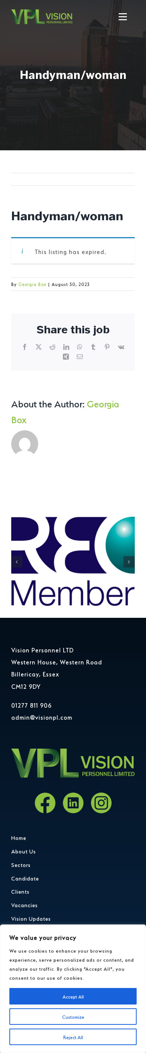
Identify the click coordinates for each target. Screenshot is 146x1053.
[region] (73, 988)
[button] (16, 561)
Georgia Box (32, 284)
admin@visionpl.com (41, 717)
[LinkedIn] (73, 803)
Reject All (73, 1036)
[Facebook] (45, 803)
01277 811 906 (31, 704)
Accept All (73, 996)
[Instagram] (101, 803)
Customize (73, 1016)
